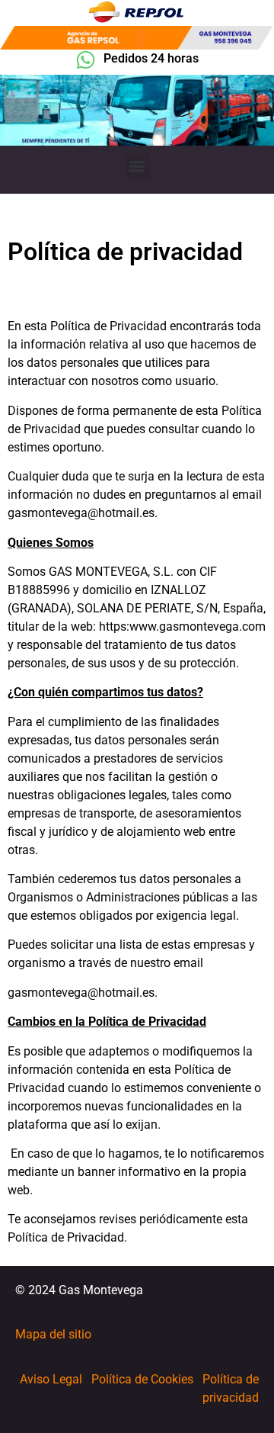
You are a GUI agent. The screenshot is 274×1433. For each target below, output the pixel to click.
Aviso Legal (51, 1379)
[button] (137, 165)
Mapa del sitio (53, 1334)
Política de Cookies (142, 1379)
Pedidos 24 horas (151, 58)
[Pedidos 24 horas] (85, 60)
